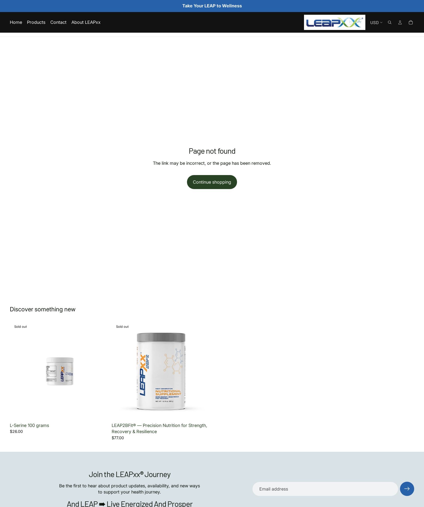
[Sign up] (407, 489)
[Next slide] (101, 371)
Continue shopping (212, 182)
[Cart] (410, 22)
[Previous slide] (17, 371)
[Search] (389, 22)
